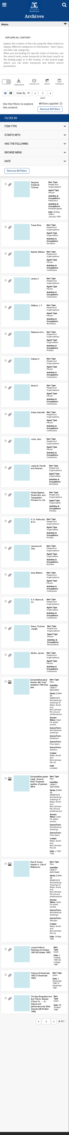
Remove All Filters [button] (50, 109)
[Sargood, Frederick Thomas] (22, 189)
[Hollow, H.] (22, 366)
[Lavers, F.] (22, 285)
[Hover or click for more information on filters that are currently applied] (60, 104)
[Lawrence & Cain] (22, 553)
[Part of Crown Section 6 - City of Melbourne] (21, 869)
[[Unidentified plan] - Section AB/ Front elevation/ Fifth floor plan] (21, 687)
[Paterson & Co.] (22, 339)
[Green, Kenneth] (22, 419)
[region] (34, 145)
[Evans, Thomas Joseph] (22, 633)
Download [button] (19, 82)
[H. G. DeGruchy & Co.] (22, 526)
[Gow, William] (22, 580)
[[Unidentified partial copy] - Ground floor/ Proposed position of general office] (21, 783)
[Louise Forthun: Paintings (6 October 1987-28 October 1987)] (22, 954)
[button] (34, 82)
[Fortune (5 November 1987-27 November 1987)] (22, 980)
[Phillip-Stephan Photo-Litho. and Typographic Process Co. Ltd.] (22, 499)
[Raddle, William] (22, 259)
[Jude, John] (22, 446)
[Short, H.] (22, 392)
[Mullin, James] (22, 660)
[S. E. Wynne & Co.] (22, 606)
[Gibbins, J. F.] (22, 312)
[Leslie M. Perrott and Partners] (22, 473)
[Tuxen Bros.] (22, 232)
